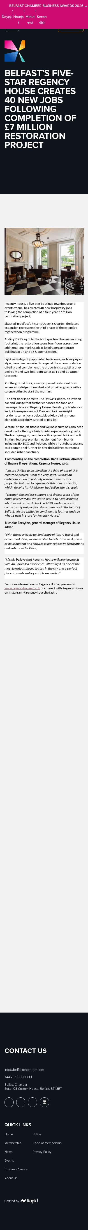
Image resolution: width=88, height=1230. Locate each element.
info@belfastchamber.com (24, 1069)
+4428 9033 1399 (18, 1076)
